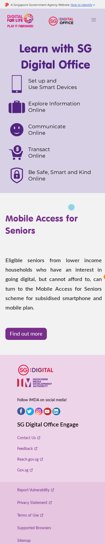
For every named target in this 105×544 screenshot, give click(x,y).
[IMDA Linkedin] (56, 411)
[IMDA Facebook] (21, 411)
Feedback (25, 449)
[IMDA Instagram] (39, 411)
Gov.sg (22, 470)
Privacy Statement (32, 503)
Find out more (26, 334)
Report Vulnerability (33, 490)
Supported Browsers (34, 528)
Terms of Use (28, 515)
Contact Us (26, 438)
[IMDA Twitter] (30, 411)
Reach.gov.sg (27, 459)
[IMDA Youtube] (47, 411)
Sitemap (24, 541)
